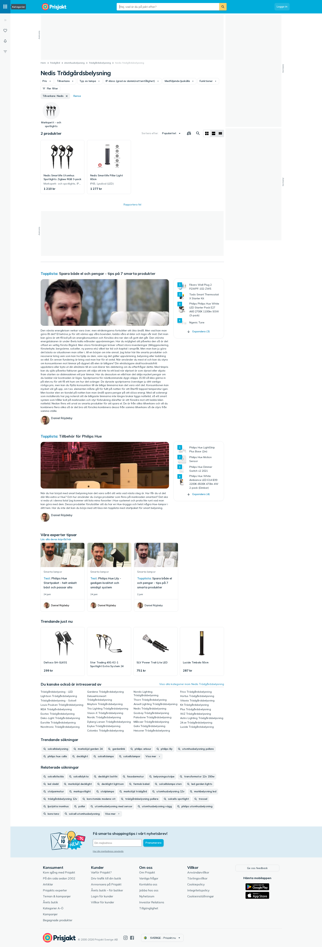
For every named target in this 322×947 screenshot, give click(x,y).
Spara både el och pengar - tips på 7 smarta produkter (107, 273)
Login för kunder (102, 896)
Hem (43, 62)
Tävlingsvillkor (197, 878)
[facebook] (132, 937)
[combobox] (168, 6)
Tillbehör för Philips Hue (80, 436)
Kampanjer (50, 914)
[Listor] (5, 30)
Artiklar (48, 884)
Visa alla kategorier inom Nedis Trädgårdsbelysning (191, 684)
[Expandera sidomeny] (5, 20)
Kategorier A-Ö (53, 908)
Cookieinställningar (200, 896)
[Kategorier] (5, 6)
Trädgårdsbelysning (100, 62)
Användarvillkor (198, 872)
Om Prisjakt (147, 872)
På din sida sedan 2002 (59, 878)
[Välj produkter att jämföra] (189, 133)
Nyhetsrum (146, 896)
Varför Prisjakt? (101, 872)
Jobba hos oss (148, 890)
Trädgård (55, 62)
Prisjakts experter (55, 890)
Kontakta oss (148, 884)
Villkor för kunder (102, 902)
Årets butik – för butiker (107, 890)
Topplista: (49, 273)
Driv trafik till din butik (106, 878)
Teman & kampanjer (57, 896)
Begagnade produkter (57, 920)
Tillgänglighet (148, 908)
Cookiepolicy (196, 884)
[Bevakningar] (5, 41)
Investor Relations (151, 902)
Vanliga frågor (148, 878)
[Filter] (5, 51)
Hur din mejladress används (108, 851)
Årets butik (50, 902)
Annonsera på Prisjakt (106, 884)
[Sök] (223, 6)
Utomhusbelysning (74, 62)
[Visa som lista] (213, 133)
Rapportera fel (132, 204)
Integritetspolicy (198, 890)
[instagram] (125, 937)
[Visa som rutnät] (206, 133)
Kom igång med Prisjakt (59, 872)
